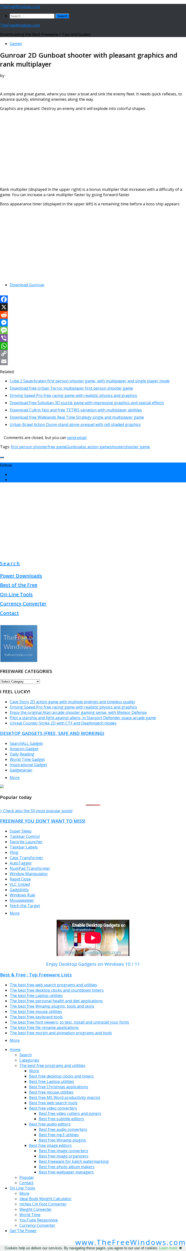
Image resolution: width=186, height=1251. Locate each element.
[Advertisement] (93, 149)
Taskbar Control (25, 836)
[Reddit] (93, 315)
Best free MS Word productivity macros (64, 1097)
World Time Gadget (27, 759)
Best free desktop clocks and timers (61, 1076)
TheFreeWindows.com (20, 6)
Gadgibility (19, 889)
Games (16, 43)
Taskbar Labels (24, 847)
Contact (9, 613)
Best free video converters (53, 1108)
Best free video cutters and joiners (70, 1113)
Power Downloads (21, 575)
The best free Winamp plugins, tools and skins (52, 1006)
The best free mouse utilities (36, 1011)
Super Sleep (20, 831)
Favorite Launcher (26, 841)
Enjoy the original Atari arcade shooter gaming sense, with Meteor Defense (78, 712)
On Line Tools (22, 1188)
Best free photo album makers (66, 1166)
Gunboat (74, 446)
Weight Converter (35, 1209)
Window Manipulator (29, 873)
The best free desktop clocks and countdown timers (57, 990)
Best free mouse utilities (51, 1092)
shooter (117, 446)
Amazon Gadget (24, 748)
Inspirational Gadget (28, 764)
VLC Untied (20, 884)
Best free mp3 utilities (59, 1134)
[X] (93, 307)
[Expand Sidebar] (2, 457)
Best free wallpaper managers (66, 1172)
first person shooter (29, 446)
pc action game (96, 446)
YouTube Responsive (38, 1220)
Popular (26, 1177)
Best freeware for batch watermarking (74, 1161)
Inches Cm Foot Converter (43, 1204)
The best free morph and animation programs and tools (61, 1032)
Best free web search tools (53, 1102)
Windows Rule (22, 895)
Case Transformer (26, 857)
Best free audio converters (63, 1129)
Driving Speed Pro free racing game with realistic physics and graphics (73, 707)
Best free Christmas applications (58, 1086)
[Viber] (93, 338)
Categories (29, 1060)
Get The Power (23, 1230)
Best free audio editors (50, 1124)
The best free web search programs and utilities (53, 985)
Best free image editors (50, 1145)
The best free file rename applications (44, 1027)
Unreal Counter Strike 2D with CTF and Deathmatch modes (63, 723)
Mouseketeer (22, 900)
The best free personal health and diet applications (56, 1001)
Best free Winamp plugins (62, 1140)
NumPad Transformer (30, 868)
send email (76, 437)
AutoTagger (21, 863)
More (15, 777)
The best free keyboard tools (36, 1016)
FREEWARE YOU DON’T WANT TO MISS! (42, 821)
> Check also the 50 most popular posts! (36, 810)
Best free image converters (63, 1150)
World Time (29, 1214)
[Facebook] (93, 299)
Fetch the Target (25, 905)
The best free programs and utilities (52, 1065)
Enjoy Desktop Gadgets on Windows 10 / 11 (93, 964)
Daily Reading (22, 754)
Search (10, 563)
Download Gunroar (27, 284)
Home (15, 1049)
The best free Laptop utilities (36, 995)
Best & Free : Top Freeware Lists (36, 975)
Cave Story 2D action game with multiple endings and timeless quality (72, 701)
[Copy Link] (93, 353)
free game (57, 446)
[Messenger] (93, 322)
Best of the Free (18, 585)
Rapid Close (20, 879)
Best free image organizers (63, 1156)
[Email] (93, 361)
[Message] (93, 330)
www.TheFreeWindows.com (130, 1242)
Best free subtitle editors (61, 1118)
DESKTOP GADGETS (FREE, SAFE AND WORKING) (52, 733)
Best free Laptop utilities (51, 1081)
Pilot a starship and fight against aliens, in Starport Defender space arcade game (83, 717)
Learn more (168, 1248)
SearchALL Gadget (26, 743)
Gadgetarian (21, 770)
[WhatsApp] (93, 346)
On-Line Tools (16, 594)
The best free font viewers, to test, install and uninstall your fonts (69, 1022)
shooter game (137, 446)
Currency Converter (23, 603)
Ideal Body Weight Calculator (45, 1198)
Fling (14, 852)
